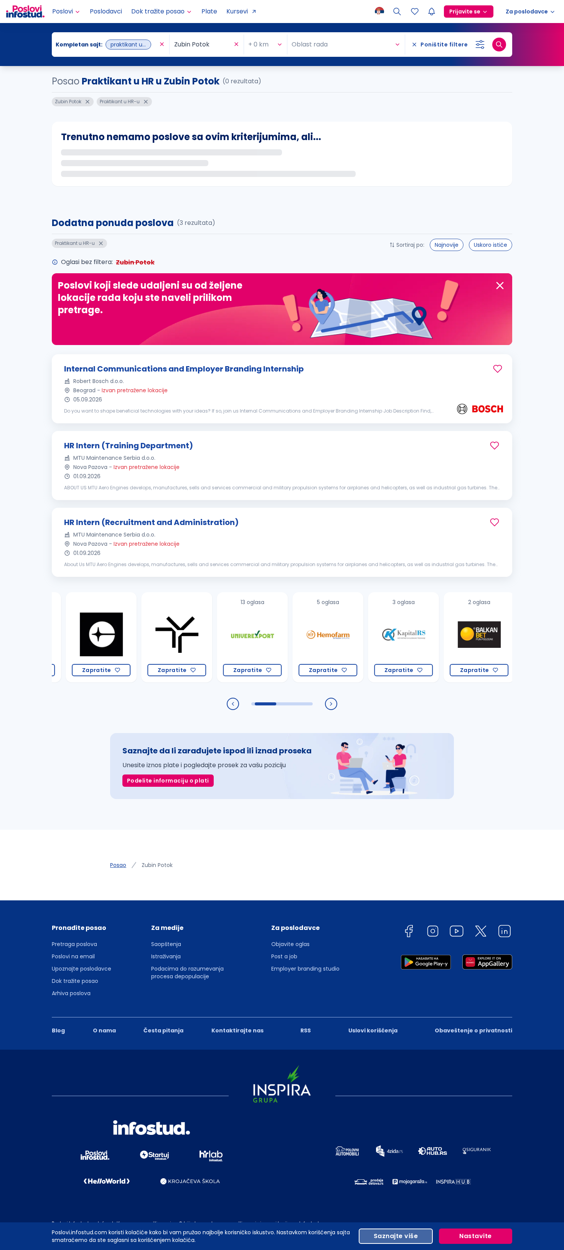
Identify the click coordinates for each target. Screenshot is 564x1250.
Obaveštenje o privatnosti (473, 1030)
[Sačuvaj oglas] (497, 368)
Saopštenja (166, 944)
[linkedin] (504, 932)
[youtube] (456, 932)
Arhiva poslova (71, 993)
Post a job (284, 956)
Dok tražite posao (75, 981)
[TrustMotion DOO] (154, 637)
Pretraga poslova (74, 944)
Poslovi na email (73, 956)
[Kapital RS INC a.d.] (380, 637)
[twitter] (480, 932)
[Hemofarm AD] (305, 637)
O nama (104, 1030)
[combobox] (106, 45)
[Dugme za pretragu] (499, 44)
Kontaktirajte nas (237, 1030)
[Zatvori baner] (500, 285)
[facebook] (408, 932)
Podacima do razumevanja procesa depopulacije (187, 972)
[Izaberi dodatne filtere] (480, 44)
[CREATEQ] (78, 637)
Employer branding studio (305, 969)
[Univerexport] (229, 637)
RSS (305, 1030)
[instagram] (432, 932)
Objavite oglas (290, 944)
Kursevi (237, 11)
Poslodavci (106, 11)
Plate (209, 11)
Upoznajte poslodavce (81, 969)
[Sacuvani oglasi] (414, 11)
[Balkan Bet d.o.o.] (456, 637)
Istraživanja (166, 956)
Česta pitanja (163, 1030)
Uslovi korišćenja (372, 1030)
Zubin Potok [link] (157, 865)
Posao (118, 865)
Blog (58, 1030)
